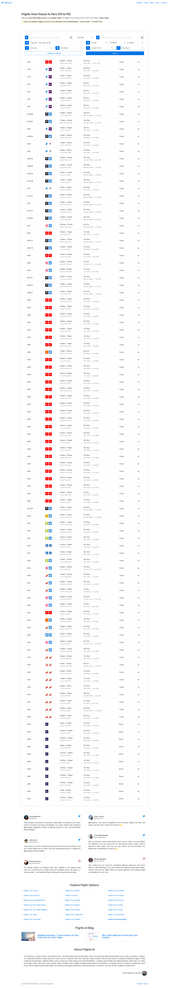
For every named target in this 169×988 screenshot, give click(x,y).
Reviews (139, 3)
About (146, 3)
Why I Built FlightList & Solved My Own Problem (120, 936)
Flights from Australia (116, 891)
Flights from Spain (30, 914)
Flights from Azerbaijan (32, 919)
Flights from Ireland (115, 910)
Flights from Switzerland (74, 914)
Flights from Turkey (30, 891)
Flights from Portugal (116, 895)
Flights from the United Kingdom (35, 910)
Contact (164, 3)
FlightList (7, 3)
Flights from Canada (72, 900)
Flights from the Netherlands (34, 900)
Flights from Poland (72, 891)
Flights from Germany (31, 895)
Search (115, 53)
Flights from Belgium (72, 905)
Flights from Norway (115, 900)
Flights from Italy (71, 895)
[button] (71, 37)
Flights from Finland (115, 905)
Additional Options (54, 53)
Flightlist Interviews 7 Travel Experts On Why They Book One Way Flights (58, 936)
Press (157, 3)
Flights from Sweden (72, 919)
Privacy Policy (142, 984)
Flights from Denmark (116, 914)
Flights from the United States (34, 905)
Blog (152, 3)
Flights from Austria (72, 910)
